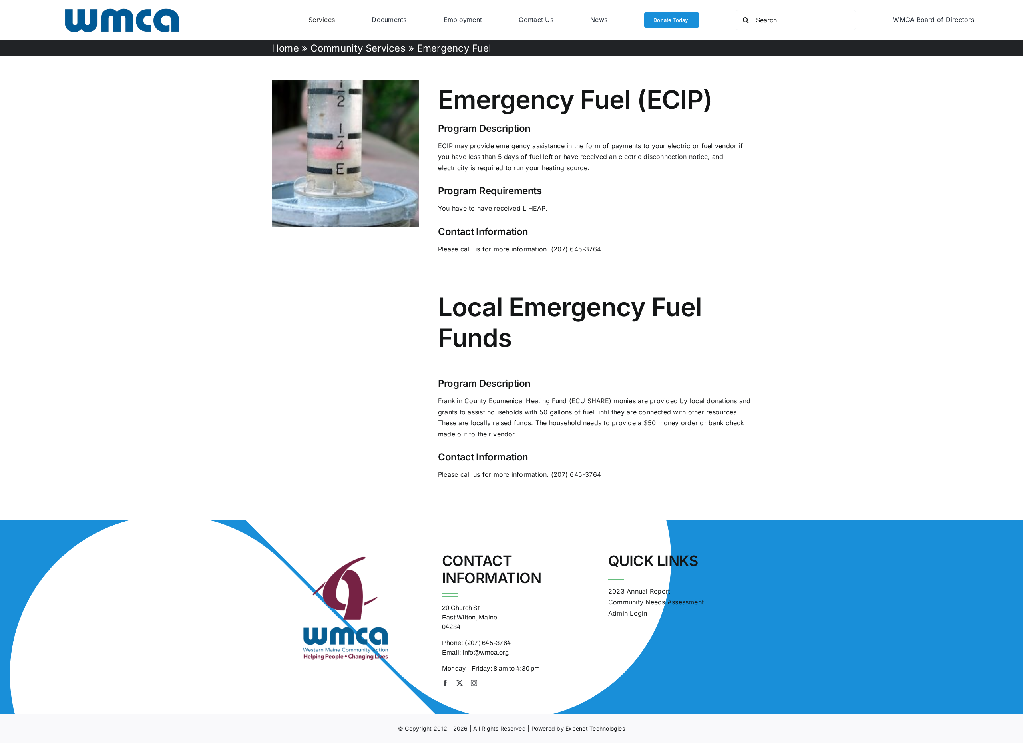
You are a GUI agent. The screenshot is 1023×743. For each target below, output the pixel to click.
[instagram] (474, 683)
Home (285, 48)
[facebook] (445, 683)
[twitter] (459, 683)
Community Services (358, 48)
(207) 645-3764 (576, 249)
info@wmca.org (486, 652)
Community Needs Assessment (656, 602)
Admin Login (627, 613)
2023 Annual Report (639, 591)
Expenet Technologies (595, 728)
